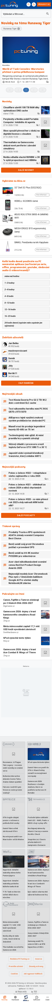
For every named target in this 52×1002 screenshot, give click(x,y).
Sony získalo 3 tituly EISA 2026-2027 (38, 934)
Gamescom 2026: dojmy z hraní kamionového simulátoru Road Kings (19, 614)
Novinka (5, 65)
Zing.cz (6, 621)
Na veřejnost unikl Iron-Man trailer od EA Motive (13, 838)
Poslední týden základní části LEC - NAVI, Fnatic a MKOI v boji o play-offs (38, 820)
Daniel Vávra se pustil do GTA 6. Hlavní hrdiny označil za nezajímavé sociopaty (38, 771)
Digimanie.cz (9, 606)
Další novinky (26, 170)
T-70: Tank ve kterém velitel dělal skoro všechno (11, 895)
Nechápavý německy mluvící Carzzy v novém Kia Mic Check (38, 831)
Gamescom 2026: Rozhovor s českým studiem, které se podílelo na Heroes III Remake (37, 787)
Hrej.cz (6, 641)
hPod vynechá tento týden (17, 638)
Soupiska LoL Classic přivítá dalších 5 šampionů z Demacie (37, 842)
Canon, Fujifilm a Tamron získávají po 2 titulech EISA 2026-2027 (21, 601)
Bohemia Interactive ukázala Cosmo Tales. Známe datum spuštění (12, 779)
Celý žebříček (26, 383)
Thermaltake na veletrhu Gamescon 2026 (13, 948)
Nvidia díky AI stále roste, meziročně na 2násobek (11, 939)
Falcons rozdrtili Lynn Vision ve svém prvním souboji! (12, 790)
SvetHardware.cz (10, 632)
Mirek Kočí (10, 82)
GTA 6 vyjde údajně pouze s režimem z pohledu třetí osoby (11, 820)
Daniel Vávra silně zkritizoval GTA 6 (10, 829)
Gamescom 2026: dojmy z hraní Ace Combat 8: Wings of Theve (19, 651)
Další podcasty (26, 515)
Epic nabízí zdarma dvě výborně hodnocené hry (38, 893)
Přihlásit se (44, 4)
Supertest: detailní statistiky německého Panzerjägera (12, 873)
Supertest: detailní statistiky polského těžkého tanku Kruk (11, 884)
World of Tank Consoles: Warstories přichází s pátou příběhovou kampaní (23, 70)
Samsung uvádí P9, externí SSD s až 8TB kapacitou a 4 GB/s (36, 944)
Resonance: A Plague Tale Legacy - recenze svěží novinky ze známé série (13, 766)
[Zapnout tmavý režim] (34, 4)
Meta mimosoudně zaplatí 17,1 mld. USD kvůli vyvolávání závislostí (21, 628)
